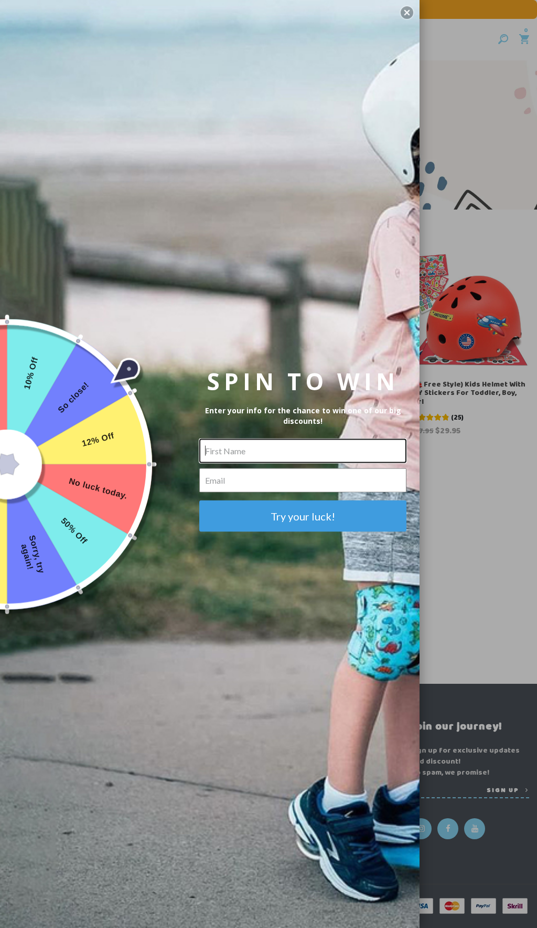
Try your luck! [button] (303, 515)
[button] (407, 12)
